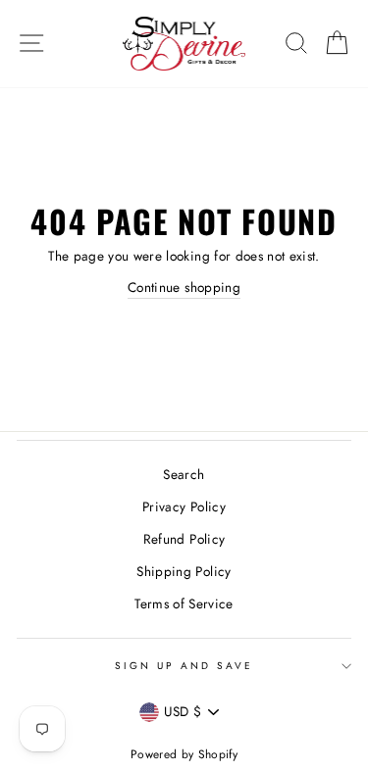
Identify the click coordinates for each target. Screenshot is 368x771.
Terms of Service (183, 603)
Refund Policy (184, 539)
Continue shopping (184, 287)
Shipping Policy (183, 571)
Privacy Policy (184, 506)
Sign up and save (184, 665)
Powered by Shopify (184, 754)
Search (183, 474)
